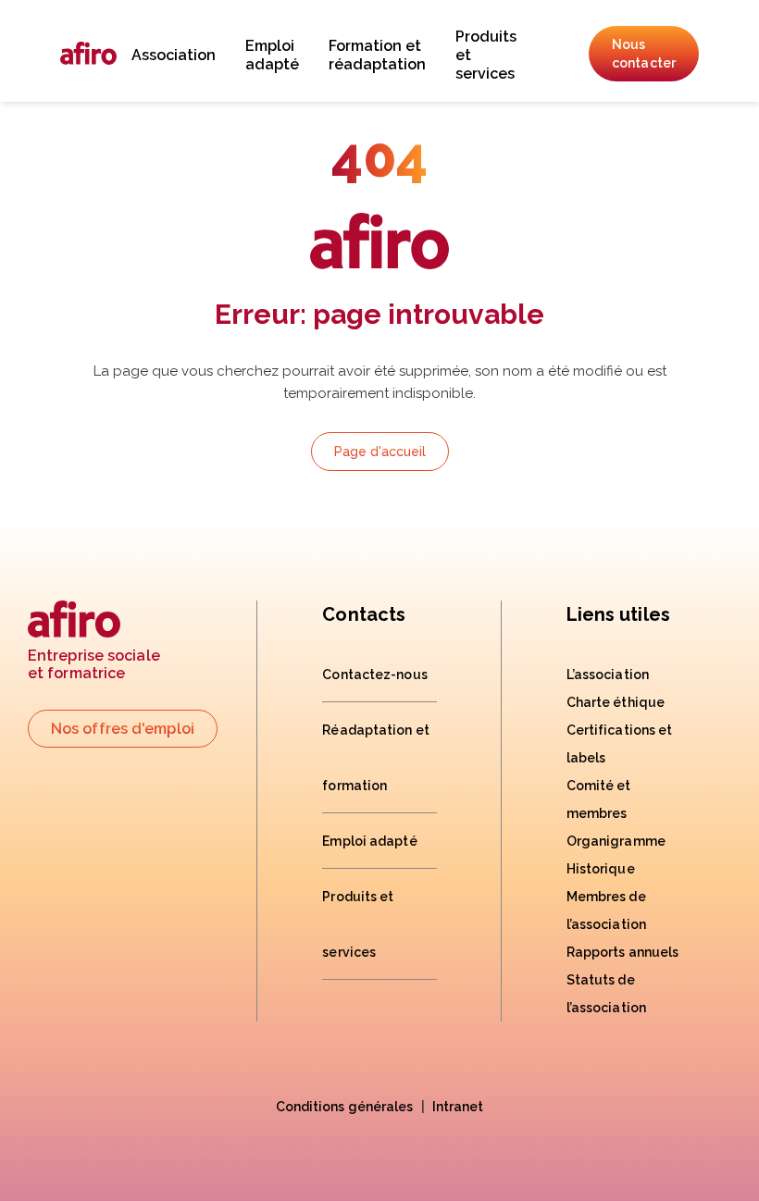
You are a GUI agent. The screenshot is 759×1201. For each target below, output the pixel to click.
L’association (607, 674)
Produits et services (485, 55)
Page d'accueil (380, 451)
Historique (600, 868)
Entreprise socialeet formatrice (94, 664)
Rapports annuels (622, 952)
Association (173, 55)
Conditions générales (345, 1106)
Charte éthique (615, 702)
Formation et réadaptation (377, 55)
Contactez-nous (374, 674)
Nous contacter (644, 53)
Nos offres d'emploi (122, 728)
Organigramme (616, 841)
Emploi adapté (272, 55)
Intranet (458, 1106)
